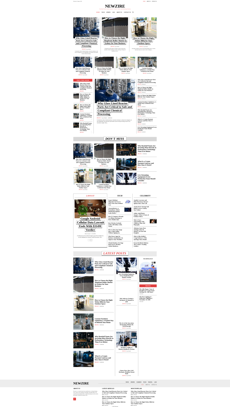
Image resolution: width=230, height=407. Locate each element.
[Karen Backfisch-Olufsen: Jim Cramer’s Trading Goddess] (153, 244)
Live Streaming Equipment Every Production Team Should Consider (147, 128)
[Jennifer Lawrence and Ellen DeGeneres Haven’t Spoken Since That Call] (153, 201)
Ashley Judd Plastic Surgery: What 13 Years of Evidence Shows (141, 215)
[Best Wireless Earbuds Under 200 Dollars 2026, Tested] (127, 224)
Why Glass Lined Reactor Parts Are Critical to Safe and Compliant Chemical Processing (82, 70)
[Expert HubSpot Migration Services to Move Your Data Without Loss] (127, 201)
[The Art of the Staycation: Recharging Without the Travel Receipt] (126, 315)
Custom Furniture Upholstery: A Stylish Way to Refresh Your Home (147, 69)
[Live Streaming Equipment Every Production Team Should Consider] (126, 179)
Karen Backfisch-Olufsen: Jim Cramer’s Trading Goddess (141, 244)
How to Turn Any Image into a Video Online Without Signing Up (115, 231)
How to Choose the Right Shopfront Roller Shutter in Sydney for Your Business (115, 40)
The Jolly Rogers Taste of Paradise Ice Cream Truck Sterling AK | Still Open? (146, 290)
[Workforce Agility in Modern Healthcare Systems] (126, 339)
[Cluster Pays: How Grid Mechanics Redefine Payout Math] (126, 362)
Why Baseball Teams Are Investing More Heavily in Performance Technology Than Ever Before (86, 126)
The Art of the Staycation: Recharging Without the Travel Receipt (126, 324)
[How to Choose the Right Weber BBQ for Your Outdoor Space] (144, 27)
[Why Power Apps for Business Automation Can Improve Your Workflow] (127, 238)
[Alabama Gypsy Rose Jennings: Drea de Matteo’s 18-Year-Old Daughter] (153, 229)
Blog (84, 49)
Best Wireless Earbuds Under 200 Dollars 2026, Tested (115, 224)
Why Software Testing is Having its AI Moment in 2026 (127, 300)
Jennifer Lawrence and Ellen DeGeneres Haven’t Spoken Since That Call (141, 201)
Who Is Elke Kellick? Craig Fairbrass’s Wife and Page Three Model (140, 238)
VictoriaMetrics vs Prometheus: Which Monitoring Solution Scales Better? (114, 211)
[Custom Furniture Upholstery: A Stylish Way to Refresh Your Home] (147, 62)
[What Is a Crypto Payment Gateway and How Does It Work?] (126, 164)
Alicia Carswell (87, 233)
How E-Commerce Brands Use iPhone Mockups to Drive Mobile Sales (115, 218)
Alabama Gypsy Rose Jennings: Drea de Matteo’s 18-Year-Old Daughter (140, 230)
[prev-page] (89, 240)
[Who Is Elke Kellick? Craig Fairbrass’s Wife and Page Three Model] (153, 238)
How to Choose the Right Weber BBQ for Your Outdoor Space (143, 40)
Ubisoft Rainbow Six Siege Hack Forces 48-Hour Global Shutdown (115, 244)
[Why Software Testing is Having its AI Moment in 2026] (126, 290)
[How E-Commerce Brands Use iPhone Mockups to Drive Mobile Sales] (127, 218)
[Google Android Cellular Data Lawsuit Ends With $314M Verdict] (90, 208)
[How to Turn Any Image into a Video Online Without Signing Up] (127, 231)
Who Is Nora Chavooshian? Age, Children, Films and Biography (139, 222)
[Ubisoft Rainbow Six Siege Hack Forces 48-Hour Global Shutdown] (127, 244)
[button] (132, 12)
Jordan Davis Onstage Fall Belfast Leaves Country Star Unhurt (141, 208)
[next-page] (91, 240)
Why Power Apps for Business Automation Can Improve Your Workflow (115, 238)
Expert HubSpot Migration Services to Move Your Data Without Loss (115, 202)
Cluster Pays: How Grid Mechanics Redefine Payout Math (126, 372)
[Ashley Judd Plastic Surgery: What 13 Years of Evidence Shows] (153, 215)
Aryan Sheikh (88, 49)
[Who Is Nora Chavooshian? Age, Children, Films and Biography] (153, 221)
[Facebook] (74, 399)
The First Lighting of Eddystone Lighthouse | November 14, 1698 (146, 298)
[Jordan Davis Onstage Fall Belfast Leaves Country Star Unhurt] (153, 208)
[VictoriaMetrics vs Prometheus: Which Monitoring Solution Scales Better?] (127, 210)
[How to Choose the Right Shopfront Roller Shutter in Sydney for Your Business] (115, 27)
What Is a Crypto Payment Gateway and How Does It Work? (145, 120)
